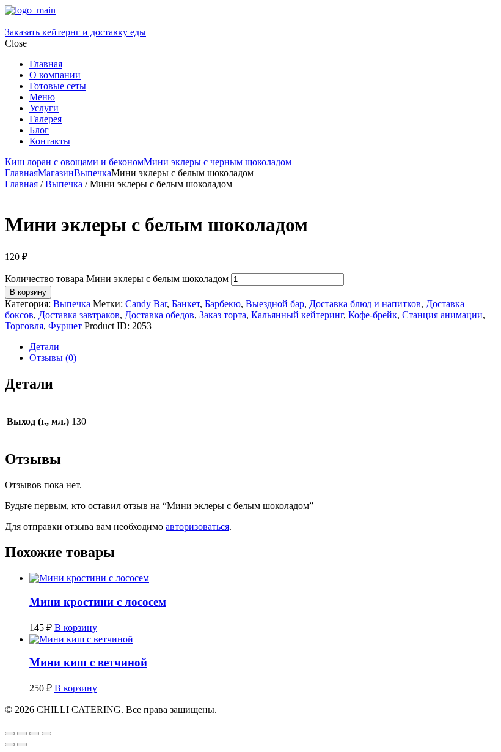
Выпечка (92, 173)
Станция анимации (442, 315)
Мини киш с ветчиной (88, 662)
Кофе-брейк (372, 315)
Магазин (56, 173)
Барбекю (223, 304)
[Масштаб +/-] (10, 733)
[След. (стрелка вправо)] (22, 744)
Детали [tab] (44, 346)
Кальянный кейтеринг (297, 315)
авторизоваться (197, 526)
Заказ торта (222, 315)
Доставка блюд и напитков (365, 304)
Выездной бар (275, 304)
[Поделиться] (34, 733)
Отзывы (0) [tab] (52, 357)
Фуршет (65, 326)
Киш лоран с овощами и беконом (74, 162)
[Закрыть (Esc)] (46, 733)
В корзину (28, 292)
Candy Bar (146, 304)
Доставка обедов (159, 315)
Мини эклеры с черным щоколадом (217, 162)
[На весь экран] (22, 733)
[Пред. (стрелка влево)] (10, 744)
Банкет (186, 304)
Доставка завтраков (79, 315)
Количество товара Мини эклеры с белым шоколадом (117, 279)
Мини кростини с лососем (97, 601)
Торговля (24, 326)
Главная (21, 173)
